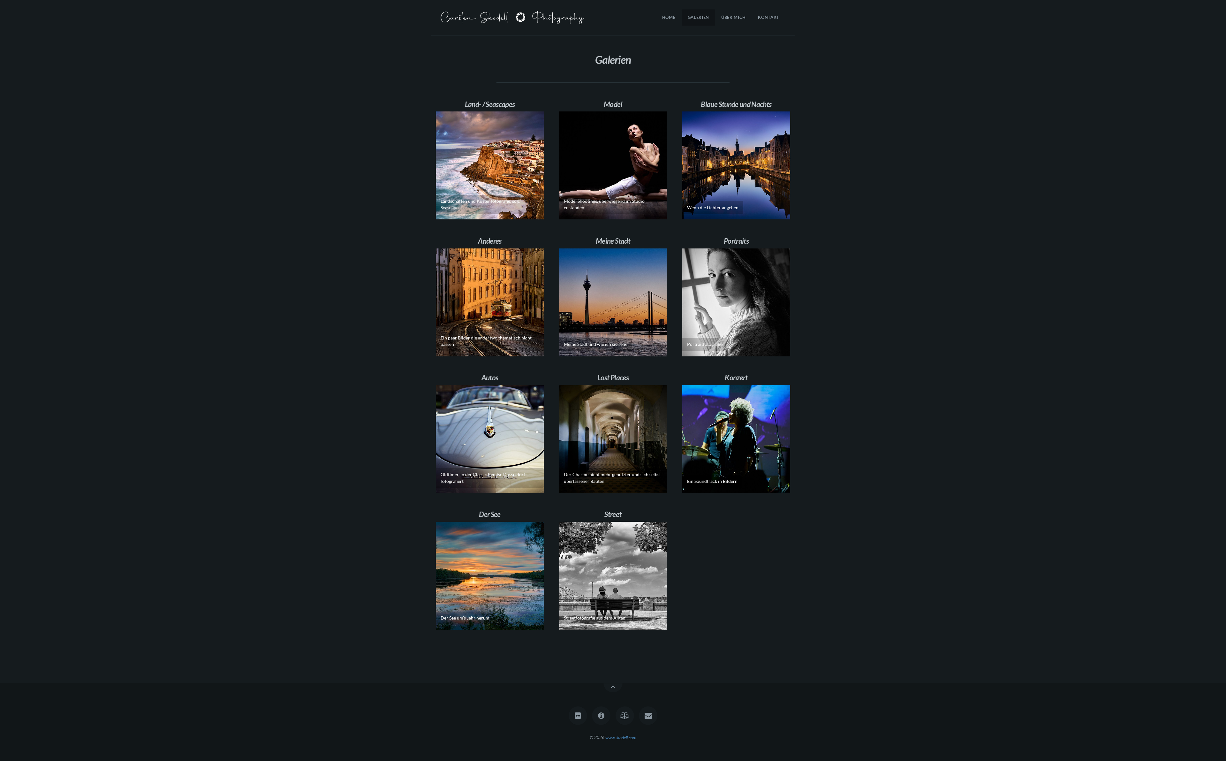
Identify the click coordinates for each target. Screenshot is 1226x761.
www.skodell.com (620, 737)
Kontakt (768, 17)
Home (669, 17)
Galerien (698, 17)
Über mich (733, 17)
